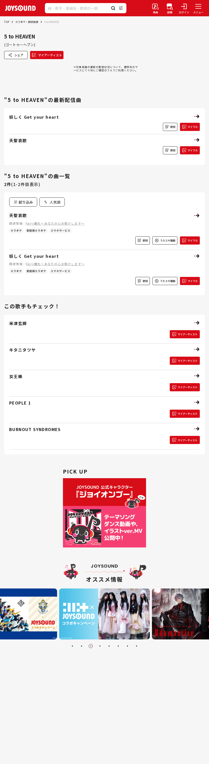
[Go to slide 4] (99, 646)
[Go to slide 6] (118, 646)
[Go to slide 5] (109, 646)
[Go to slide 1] (72, 646)
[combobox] (52, 202)
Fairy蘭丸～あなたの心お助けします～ (55, 223)
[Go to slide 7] (127, 646)
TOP (6, 21)
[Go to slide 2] (81, 646)
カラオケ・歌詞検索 (26, 21)
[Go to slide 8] (136, 646)
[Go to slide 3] (90, 646)
